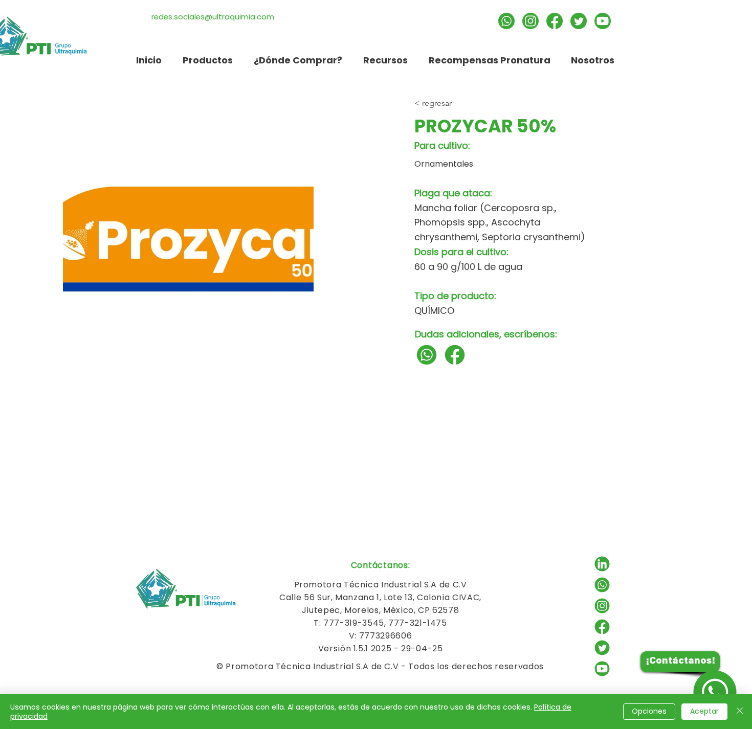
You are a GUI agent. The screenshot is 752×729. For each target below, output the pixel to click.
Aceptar (704, 711)
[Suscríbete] (602, 21)
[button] (385, 60)
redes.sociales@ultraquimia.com (212, 16)
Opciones (649, 711)
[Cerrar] (740, 711)
